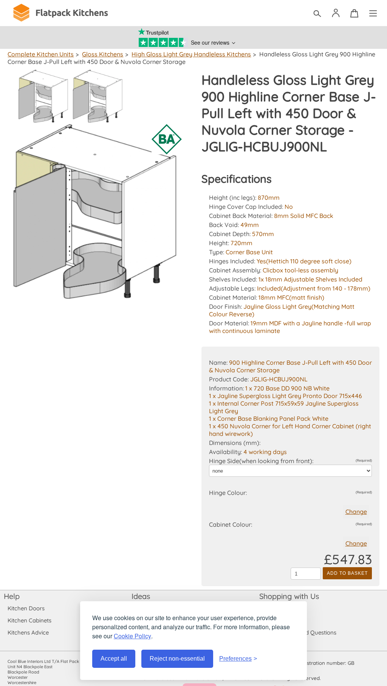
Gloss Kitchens (102, 54)
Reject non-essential (177, 658)
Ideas (141, 596)
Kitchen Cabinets (29, 620)
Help (12, 596)
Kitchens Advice (28, 632)
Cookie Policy (132, 636)
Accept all (114, 658)
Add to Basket (347, 573)
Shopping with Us (289, 596)
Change (356, 511)
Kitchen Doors (26, 608)
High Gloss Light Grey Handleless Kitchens (191, 54)
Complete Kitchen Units (41, 54)
